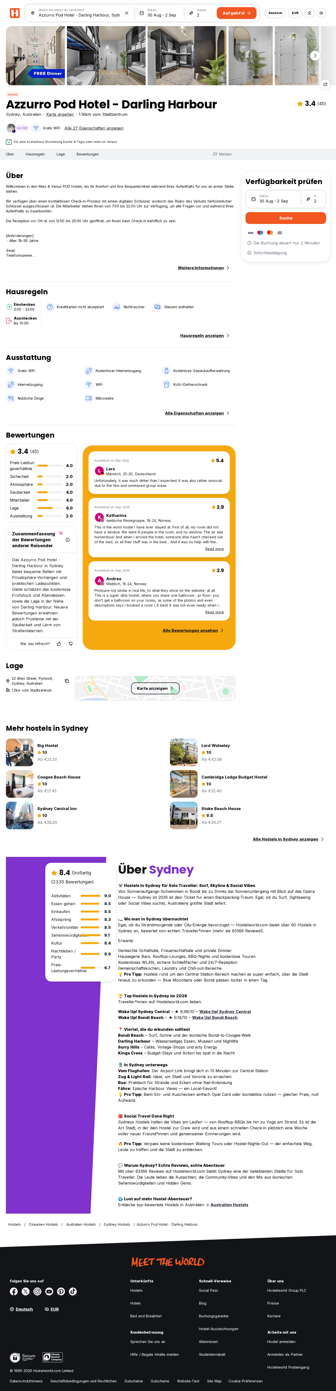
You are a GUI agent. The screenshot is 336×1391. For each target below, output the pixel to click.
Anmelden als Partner (285, 1354)
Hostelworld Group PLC (286, 1290)
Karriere (274, 1316)
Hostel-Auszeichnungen (218, 1329)
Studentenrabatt (212, 1354)
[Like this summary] (59, 644)
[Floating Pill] (315, 56)
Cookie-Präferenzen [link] (246, 1381)
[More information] (68, 540)
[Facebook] (14, 1291)
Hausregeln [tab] (35, 154)
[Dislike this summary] (71, 644)
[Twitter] (26, 1291)
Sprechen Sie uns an (147, 1342)
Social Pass (208, 1290)
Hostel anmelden (281, 1342)
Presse (273, 1303)
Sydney (13, 114)
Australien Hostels (229, 1204)
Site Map (214, 1381)
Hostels (136, 1290)
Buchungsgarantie (214, 1316)
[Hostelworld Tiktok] (73, 1291)
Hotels (135, 1303)
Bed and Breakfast (146, 1316)
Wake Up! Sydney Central (225, 1011)
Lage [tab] (61, 154)
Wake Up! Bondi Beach (215, 1017)
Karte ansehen (60, 114)
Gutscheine (133, 1381)
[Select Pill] (309, 13)
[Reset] (127, 13)
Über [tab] (10, 154)
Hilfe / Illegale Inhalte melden (154, 1354)
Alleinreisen (208, 1342)
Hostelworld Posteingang (288, 1367)
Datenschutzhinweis (26, 1381)
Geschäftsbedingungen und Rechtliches (83, 1381)
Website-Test (188, 1381)
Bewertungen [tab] (88, 154)
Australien (31, 114)
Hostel (13, 94)
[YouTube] (49, 1291)
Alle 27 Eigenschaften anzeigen (93, 128)
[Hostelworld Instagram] (37, 1291)
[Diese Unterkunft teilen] (325, 84)
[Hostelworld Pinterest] (61, 1291)
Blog (202, 1303)
